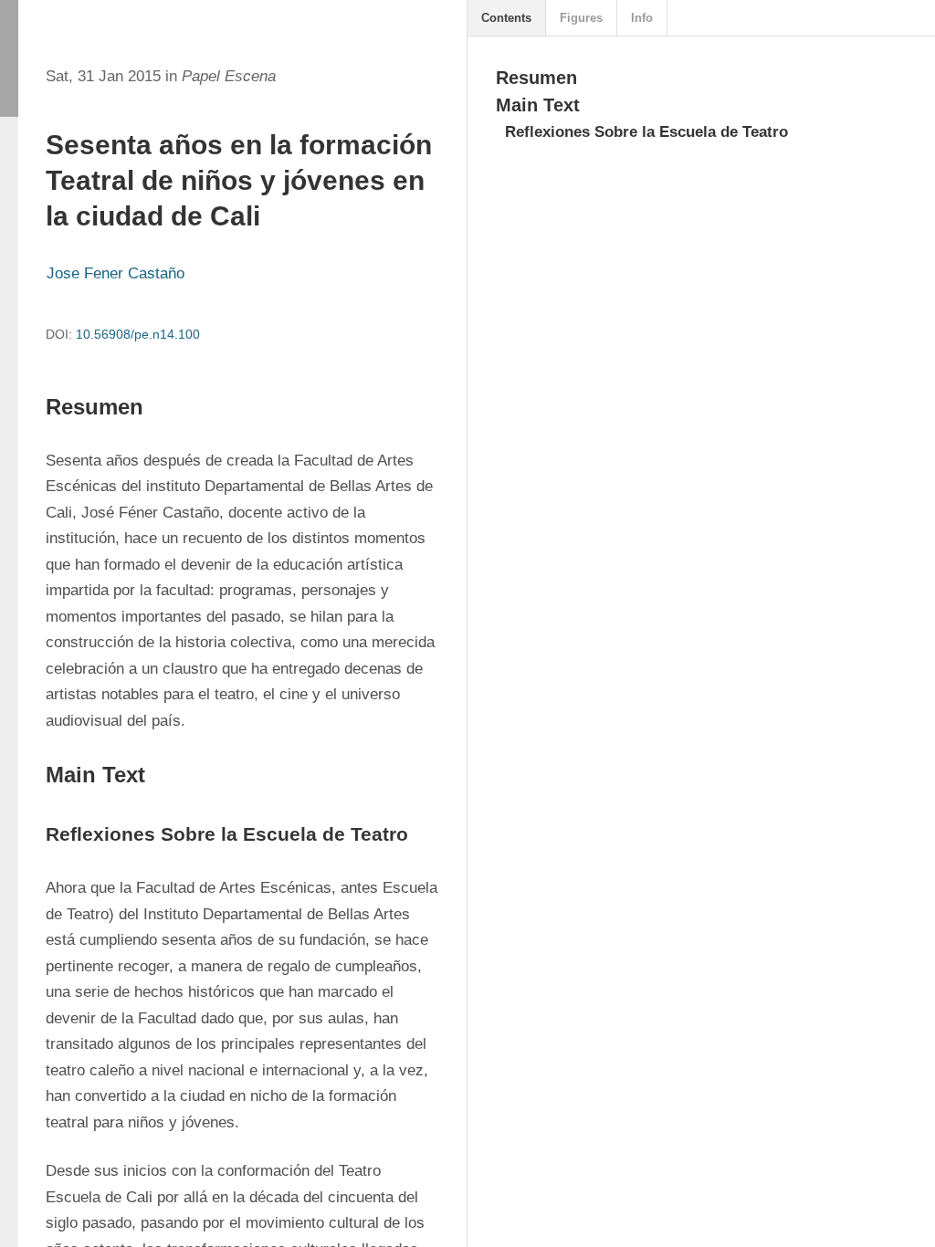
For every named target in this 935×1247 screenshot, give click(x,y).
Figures (581, 18)
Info (642, 18)
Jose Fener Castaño (115, 273)
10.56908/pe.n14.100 (138, 334)
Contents (506, 18)
